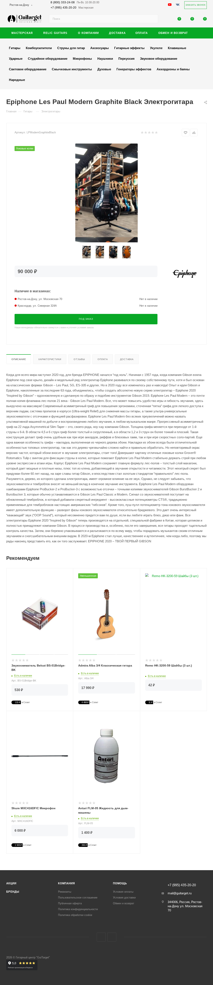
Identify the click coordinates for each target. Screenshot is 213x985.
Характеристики (49, 359)
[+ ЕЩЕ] (200, 32)
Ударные (15, 58)
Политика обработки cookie (75, 915)
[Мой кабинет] (166, 19)
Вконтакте (101, 937)
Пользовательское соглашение (77, 897)
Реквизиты (64, 891)
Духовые (104, 69)
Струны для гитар (71, 48)
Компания (66, 883)
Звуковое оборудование (158, 58)
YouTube (111, 937)
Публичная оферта (70, 903)
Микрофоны (82, 58)
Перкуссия (126, 58)
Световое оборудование (27, 69)
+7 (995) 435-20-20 (72, 7)
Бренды (12, 891)
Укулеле (156, 48)
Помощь (120, 883)
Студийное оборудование (47, 58)
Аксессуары (99, 48)
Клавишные (177, 48)
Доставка (126, 359)
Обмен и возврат (123, 903)
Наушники (105, 58)
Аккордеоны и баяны (173, 69)
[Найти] (153, 18)
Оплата (103, 359)
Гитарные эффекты (129, 48)
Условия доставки (124, 897)
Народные (17, 80)
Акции (11, 883)
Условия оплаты (123, 891)
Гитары (14, 48)
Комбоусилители (39, 48)
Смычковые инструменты (72, 69)
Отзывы (79, 359)
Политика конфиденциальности (78, 909)
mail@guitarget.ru (180, 893)
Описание (18, 359)
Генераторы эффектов (133, 69)
